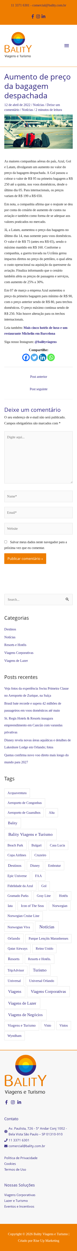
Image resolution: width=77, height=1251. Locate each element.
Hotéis (63, 896)
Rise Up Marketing (46, 1241)
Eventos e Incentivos (19, 1206)
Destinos (10, 629)
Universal (14, 981)
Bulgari (36, 845)
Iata (10, 906)
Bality (12, 823)
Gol (43, 886)
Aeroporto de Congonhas (24, 803)
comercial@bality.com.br (49, 5)
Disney (35, 866)
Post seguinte (38, 389)
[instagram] (38, 16)
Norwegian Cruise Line (23, 916)
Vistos (63, 1025)
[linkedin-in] (44, 16)
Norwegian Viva (18, 927)
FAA (38, 876)
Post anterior (38, 377)
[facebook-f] (33, 16)
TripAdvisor (15, 970)
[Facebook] (26, 357)
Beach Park (15, 845)
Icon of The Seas (32, 906)
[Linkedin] (42, 357)
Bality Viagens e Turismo (30, 834)
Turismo (40, 970)
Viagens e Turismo (22, 1025)
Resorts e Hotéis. (39, 959)
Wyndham (14, 1036)
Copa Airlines (16, 855)
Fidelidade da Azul (20, 886)
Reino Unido (44, 948)
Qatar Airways (17, 948)
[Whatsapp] (51, 357)
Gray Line (44, 896)
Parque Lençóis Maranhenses (48, 938)
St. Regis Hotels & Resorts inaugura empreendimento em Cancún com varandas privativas (33, 725)
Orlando (14, 938)
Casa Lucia (57, 845)
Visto (47, 1025)
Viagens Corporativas (18, 653)
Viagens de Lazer (16, 661)
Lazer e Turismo (16, 1200)
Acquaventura (17, 793)
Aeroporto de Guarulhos (23, 812)
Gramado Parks (17, 896)
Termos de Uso (15, 1169)
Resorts (13, 959)
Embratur (54, 865)
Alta (52, 812)
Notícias (38, 105)
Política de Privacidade (20, 1158)
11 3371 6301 (20, 5)
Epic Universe (17, 876)
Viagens (14, 991)
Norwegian (59, 906)
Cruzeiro (40, 855)
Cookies (10, 1163)
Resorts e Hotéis (15, 645)
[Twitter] (34, 357)
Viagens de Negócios (25, 1015)
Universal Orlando (41, 981)
